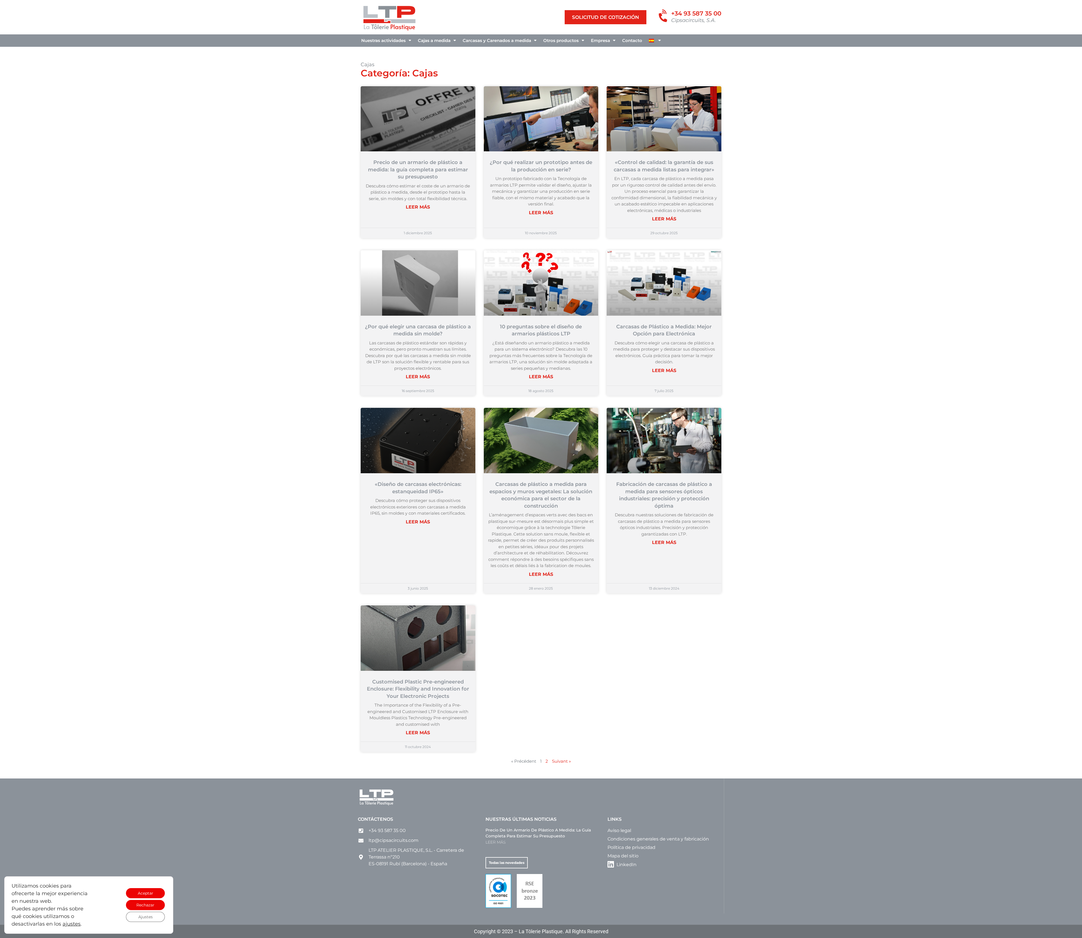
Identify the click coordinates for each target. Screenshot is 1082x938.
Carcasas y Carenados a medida (497, 40)
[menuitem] (655, 40)
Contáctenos (375, 819)
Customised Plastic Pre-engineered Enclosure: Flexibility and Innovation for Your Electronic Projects (418, 689)
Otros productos (561, 40)
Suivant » (561, 761)
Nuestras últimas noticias (520, 819)
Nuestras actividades (383, 40)
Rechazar (145, 905)
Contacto (632, 40)
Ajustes (145, 916)
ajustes (72, 924)
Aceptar (145, 893)
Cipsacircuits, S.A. (693, 20)
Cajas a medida (434, 40)
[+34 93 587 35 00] (664, 16)
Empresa (600, 40)
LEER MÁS (418, 207)
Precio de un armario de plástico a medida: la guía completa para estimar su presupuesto (418, 169)
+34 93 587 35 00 (696, 13)
